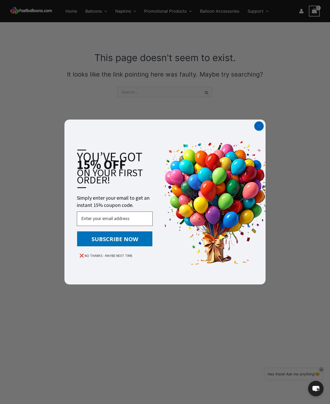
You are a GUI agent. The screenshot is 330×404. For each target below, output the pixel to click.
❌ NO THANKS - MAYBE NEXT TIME (106, 255)
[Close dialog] (258, 126)
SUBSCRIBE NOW (115, 239)
